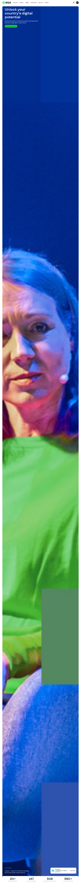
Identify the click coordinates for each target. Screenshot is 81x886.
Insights (27, 2)
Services (15, 2)
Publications (34, 2)
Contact (47, 2)
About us (40, 2)
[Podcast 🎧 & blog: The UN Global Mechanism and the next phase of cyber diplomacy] (18, 871)
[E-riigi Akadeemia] (6, 2)
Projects (21, 2)
